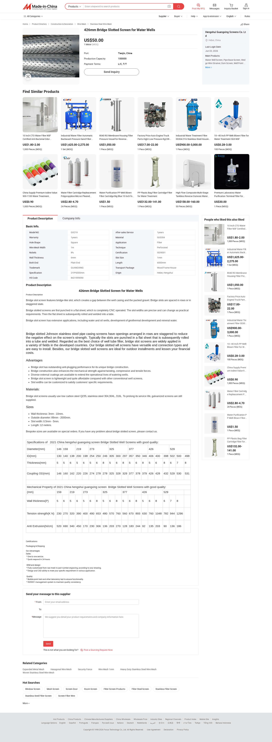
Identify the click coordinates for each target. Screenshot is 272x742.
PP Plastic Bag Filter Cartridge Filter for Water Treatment (237, 440)
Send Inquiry (112, 71)
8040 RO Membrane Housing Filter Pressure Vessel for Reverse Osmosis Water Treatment (237, 274)
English (62, 723)
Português (83, 723)
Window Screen (32, 688)
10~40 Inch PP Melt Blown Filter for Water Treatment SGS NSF (236, 345)
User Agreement (153, 729)
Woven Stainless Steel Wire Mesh (38, 672)
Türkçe (197, 723)
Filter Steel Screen (140, 688)
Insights (215, 719)
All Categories (33, 16)
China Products (74, 719)
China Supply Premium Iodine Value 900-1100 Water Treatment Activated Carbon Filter (236, 369)
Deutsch (130, 723)
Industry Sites (156, 719)
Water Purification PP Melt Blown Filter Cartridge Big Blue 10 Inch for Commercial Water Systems (237, 416)
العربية (152, 723)
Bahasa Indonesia (223, 723)
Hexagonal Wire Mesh (61, 669)
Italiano (120, 723)
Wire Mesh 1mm (106, 669)
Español (72, 723)
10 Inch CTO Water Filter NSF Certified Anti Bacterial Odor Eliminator (236, 227)
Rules (247, 16)
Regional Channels (173, 719)
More (207, 67)
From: (38, 601)
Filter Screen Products (114, 688)
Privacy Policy (183, 729)
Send (48, 643)
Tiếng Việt (208, 723)
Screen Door (72, 688)
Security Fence (85, 669)
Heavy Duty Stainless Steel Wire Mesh (138, 669)
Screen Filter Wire (66, 695)
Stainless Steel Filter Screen (38, 695)
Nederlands (142, 723)
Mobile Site (204, 719)
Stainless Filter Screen (166, 688)
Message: (36, 616)
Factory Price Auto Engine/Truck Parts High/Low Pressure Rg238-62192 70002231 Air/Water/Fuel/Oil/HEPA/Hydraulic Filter (237, 298)
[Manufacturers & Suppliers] (40, 6)
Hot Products (59, 719)
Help (193, 16)
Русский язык (108, 723)
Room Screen (90, 688)
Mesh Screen (53, 688)
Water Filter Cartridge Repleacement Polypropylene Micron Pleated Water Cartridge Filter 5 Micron (237, 393)
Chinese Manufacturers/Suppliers (98, 719)
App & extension (211, 16)
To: (40, 609)
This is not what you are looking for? (60, 649)
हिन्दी (178, 723)
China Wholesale (123, 719)
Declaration (168, 729)
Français (95, 723)
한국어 (161, 723)
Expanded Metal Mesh (33, 669)
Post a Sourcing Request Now (96, 649)
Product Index (190, 719)
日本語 (170, 723)
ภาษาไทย (187, 723)
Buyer (177, 16)
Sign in (246, 8)
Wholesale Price (140, 719)
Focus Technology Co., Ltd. (115, 729)
